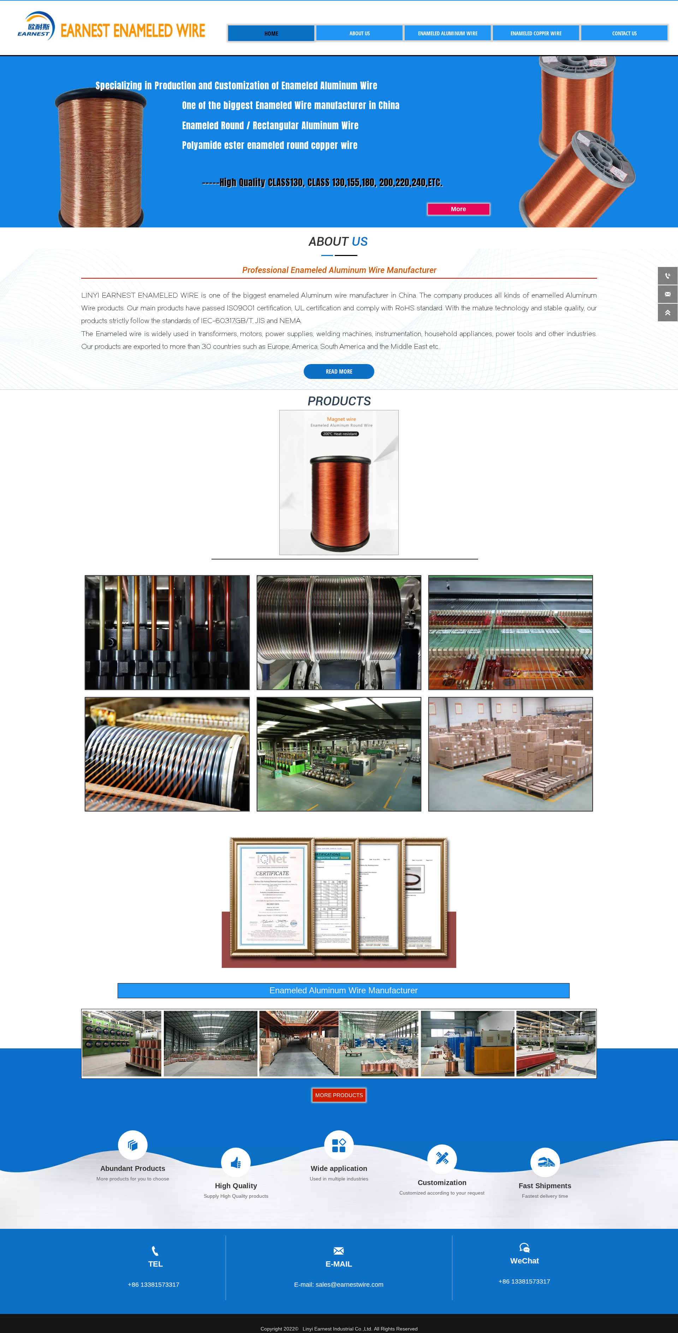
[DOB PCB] (339, 482)
